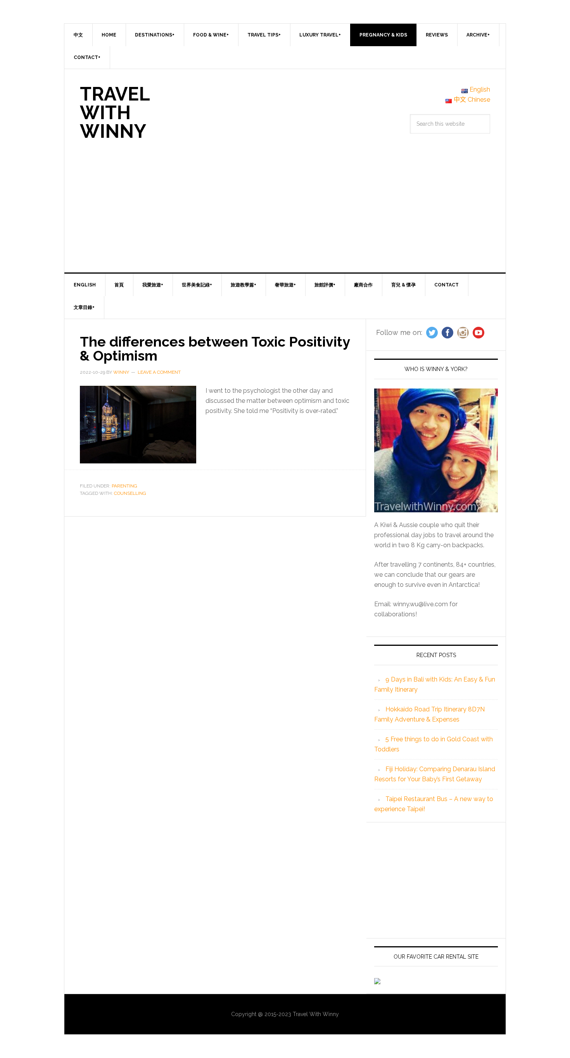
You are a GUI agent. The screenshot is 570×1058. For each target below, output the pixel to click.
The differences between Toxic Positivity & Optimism (215, 348)
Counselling (130, 493)
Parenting (124, 486)
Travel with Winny (115, 112)
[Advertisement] (285, 214)
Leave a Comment (159, 372)
